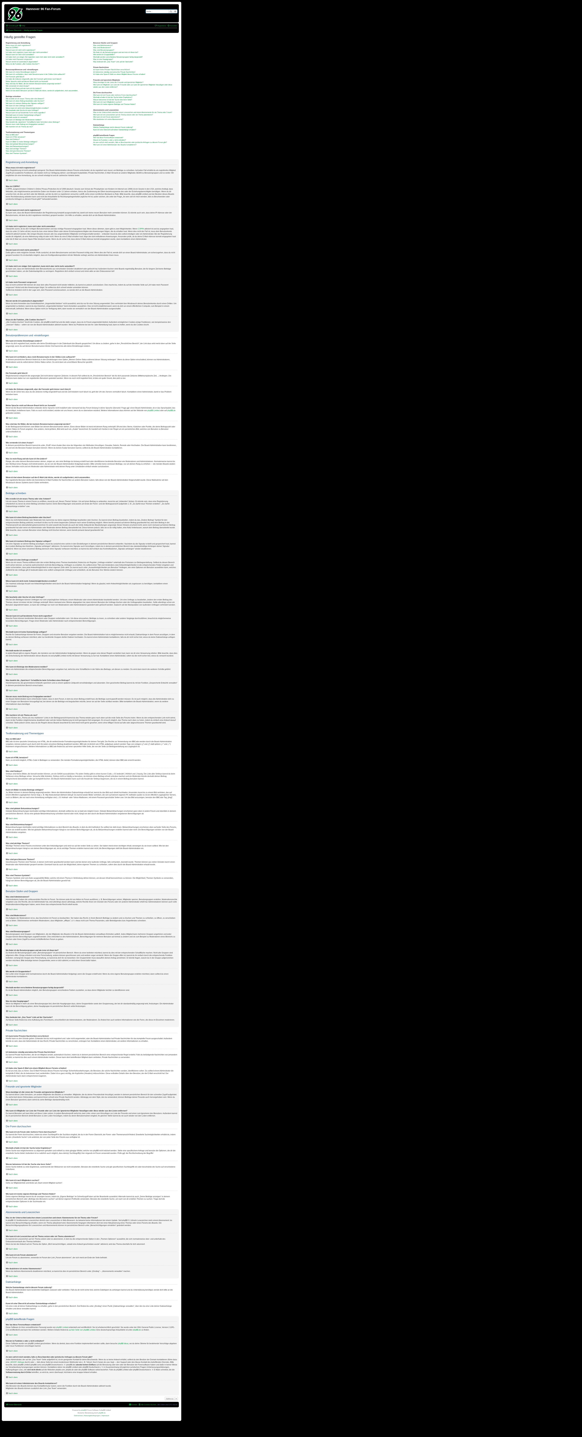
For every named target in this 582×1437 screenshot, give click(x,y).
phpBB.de (171, 410)
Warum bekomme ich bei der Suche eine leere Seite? (112, 100)
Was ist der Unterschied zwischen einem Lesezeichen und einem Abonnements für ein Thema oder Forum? (132, 112)
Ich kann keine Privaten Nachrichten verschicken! (111, 69)
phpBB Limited (153, 410)
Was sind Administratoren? (103, 45)
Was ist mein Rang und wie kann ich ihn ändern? (23, 88)
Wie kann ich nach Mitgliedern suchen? (107, 102)
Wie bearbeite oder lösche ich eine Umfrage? (22, 110)
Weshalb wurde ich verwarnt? (17, 117)
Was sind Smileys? (13, 139)
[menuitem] (22, 26)
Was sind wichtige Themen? (16, 149)
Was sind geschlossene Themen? (18, 151)
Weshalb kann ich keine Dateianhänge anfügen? (23, 115)
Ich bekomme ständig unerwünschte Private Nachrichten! (114, 72)
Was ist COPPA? (12, 47)
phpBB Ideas (123, 1343)
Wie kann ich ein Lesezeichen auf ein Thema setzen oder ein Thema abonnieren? (123, 115)
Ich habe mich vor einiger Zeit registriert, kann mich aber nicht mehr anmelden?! (35, 57)
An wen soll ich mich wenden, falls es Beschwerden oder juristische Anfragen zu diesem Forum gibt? (130, 142)
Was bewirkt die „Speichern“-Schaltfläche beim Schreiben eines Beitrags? (33, 122)
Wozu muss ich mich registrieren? (18, 45)
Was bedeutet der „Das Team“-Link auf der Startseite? (113, 62)
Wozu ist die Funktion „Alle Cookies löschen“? (22, 64)
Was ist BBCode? (12, 135)
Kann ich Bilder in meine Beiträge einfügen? (21, 142)
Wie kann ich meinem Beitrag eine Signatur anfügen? (25, 103)
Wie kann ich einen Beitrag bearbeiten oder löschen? (25, 101)
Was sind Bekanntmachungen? (17, 146)
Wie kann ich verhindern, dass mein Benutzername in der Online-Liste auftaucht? (35, 74)
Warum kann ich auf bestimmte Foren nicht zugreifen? (25, 112)
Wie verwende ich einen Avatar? (17, 86)
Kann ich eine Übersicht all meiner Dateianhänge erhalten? (114, 130)
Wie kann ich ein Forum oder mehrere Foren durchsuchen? (115, 95)
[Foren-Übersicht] (15, 13)
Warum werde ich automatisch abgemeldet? (22, 62)
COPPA (141, 229)
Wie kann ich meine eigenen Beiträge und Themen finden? (114, 104)
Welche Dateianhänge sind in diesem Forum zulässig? (113, 127)
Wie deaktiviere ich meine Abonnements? (108, 119)
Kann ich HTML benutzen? (15, 137)
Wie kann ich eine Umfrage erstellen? (19, 106)
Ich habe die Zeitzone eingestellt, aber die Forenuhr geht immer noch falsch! (33, 79)
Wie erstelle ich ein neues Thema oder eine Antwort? (25, 99)
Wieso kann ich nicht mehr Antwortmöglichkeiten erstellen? (27, 108)
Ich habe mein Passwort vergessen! (19, 59)
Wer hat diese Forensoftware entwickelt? (108, 137)
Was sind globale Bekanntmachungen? (20, 144)
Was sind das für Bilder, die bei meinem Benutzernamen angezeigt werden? (33, 84)
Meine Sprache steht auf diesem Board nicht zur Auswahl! (27, 81)
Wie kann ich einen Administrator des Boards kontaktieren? (114, 145)
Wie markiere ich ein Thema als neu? (19, 127)
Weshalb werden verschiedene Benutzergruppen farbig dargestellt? (118, 57)
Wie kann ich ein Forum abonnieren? (106, 117)
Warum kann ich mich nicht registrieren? (20, 50)
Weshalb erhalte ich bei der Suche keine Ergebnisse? (112, 97)
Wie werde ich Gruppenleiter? (104, 54)
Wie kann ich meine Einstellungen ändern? (21, 72)
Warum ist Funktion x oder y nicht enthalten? (109, 140)
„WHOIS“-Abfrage (17, 1362)
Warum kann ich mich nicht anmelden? (20, 54)
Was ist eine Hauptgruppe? (103, 59)
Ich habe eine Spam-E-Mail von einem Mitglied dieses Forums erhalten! (119, 74)
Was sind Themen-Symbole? (16, 153)
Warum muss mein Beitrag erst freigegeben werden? (25, 124)
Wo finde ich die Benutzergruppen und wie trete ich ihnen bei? (115, 52)
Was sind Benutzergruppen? (103, 50)
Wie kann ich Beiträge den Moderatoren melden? (23, 120)
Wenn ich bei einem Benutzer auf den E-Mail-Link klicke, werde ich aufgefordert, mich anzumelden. (42, 91)
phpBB (83, 1410)
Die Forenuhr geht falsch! (15, 77)
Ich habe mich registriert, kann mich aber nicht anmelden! (27, 52)
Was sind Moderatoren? (102, 47)
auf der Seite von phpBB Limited (82, 1330)
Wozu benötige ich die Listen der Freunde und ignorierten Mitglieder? (118, 82)
